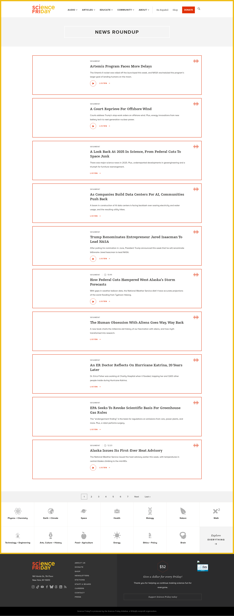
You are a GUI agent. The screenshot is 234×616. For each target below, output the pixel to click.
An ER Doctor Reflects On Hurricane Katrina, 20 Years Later (136, 367)
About (143, 10)
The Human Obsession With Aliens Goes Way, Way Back (137, 323)
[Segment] (196, 61)
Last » (147, 496)
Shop (175, 10)
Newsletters (82, 575)
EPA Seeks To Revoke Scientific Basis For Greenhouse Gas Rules (135, 410)
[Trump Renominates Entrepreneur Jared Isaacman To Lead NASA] (93, 259)
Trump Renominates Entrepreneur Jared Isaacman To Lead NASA (136, 239)
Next (136, 496)
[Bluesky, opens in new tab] (51, 586)
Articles (87, 10)
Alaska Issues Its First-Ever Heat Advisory (126, 451)
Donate (188, 10)
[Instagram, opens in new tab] (33, 586)
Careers (79, 588)
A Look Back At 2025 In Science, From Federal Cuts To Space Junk (135, 154)
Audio (71, 10)
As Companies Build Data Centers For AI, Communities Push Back (137, 196)
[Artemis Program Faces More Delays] (93, 83)
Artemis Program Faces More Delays (121, 66)
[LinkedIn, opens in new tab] (61, 586)
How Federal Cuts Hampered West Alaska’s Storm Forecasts (132, 282)
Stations (80, 580)
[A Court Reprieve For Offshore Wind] (93, 126)
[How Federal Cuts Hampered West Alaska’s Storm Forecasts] (93, 301)
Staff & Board (83, 584)
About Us (80, 563)
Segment (95, 61)
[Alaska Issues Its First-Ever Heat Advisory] (93, 468)
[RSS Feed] (65, 586)
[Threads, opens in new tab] (56, 586)
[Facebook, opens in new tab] (47, 586)
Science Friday (43, 9)
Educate (105, 10)
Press (78, 597)
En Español (162, 10)
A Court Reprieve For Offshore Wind (121, 109)
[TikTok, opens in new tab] (38, 586)
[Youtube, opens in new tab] (42, 586)
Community (124, 10)
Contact (80, 593)
